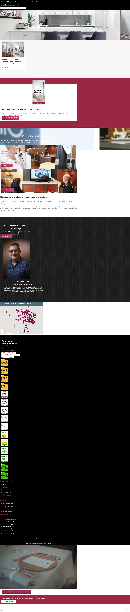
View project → (6, 67)
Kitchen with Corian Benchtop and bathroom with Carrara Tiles (11, 61)
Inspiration (97, 12)
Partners (72, 12)
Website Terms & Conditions (33, 541)
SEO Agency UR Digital (46, 543)
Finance (105, 12)
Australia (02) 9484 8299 (9, 162)
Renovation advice (62, 12)
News (111, 12)
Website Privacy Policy (45, 541)
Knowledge (81, 12)
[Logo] (8, 12)
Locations (117, 12)
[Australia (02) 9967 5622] (3, 184)
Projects (89, 12)
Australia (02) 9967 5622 (10, 186)
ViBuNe (33, 543)
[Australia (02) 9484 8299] (2, 160)
